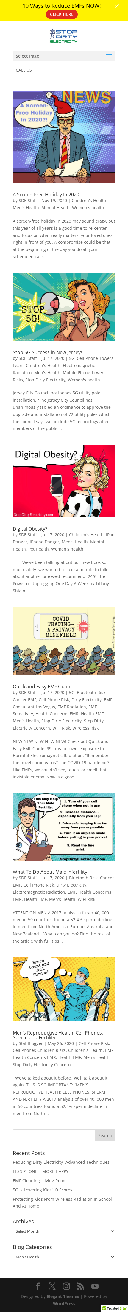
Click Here (62, 14)
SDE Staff (28, 200)
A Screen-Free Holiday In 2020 (46, 194)
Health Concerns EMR (57, 713)
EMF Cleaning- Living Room (40, 1180)
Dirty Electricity (86, 699)
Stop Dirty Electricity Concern (42, 1064)
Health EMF (92, 713)
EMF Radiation (71, 707)
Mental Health (55, 207)
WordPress (64, 1303)
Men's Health (26, 207)
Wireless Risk (85, 728)
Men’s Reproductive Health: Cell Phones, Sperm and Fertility (58, 1035)
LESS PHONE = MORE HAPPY (40, 1171)
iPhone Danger (44, 542)
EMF (72, 892)
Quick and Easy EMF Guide (42, 686)
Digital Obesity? (30, 528)
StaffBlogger (31, 1043)
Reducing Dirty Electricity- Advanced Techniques (61, 1162)
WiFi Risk (61, 728)
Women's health (88, 207)
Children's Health (89, 200)
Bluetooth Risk (91, 692)
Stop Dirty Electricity (45, 380)
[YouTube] (95, 1286)
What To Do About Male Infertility (50, 872)
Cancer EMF (24, 699)
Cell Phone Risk (54, 699)
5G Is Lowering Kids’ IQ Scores (42, 1190)
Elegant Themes (63, 1296)
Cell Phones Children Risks (39, 1050)
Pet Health (38, 549)
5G (71, 358)
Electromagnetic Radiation (39, 892)
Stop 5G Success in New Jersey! (47, 352)
